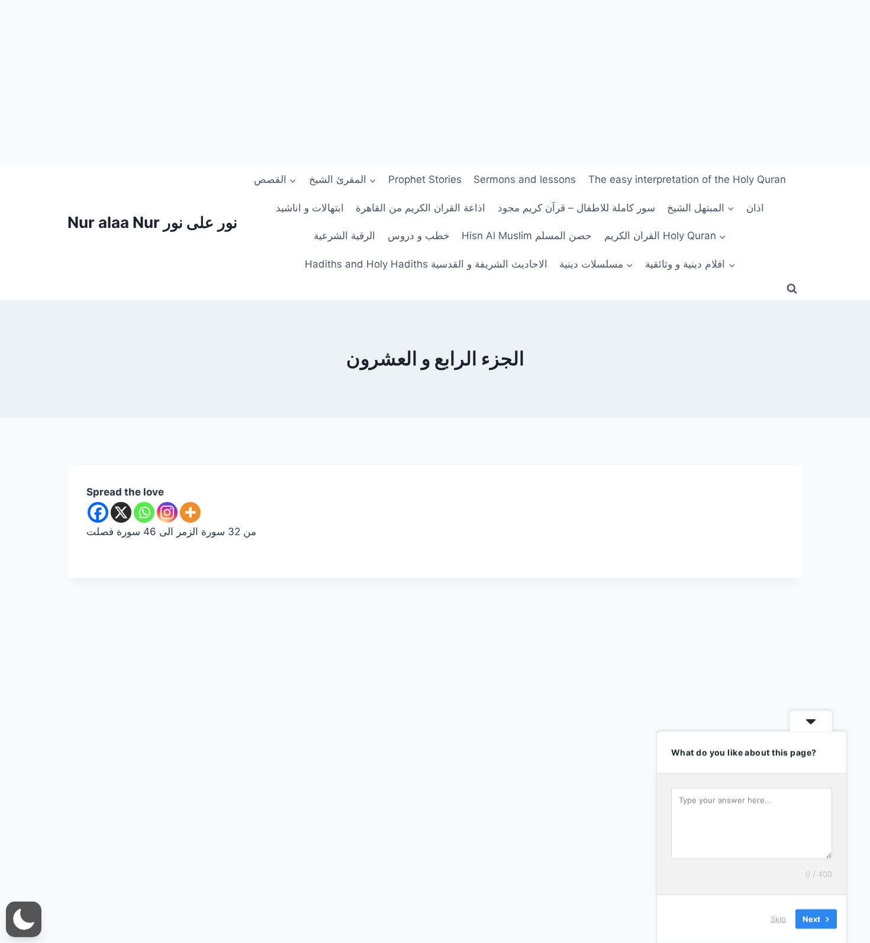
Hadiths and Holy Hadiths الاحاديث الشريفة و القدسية (426, 264)
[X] (121, 512)
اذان (755, 208)
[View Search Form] (792, 289)
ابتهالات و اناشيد (310, 208)
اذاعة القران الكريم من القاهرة (420, 208)
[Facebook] (98, 512)
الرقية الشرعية (344, 236)
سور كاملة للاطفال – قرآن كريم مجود (576, 208)
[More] (190, 512)
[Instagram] (167, 512)
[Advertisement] (355, 83)
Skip (778, 918)
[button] (23, 919)
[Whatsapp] (144, 512)
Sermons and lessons (524, 179)
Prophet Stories (425, 179)
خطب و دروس (419, 236)
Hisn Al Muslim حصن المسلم (527, 236)
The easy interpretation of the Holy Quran (687, 179)
